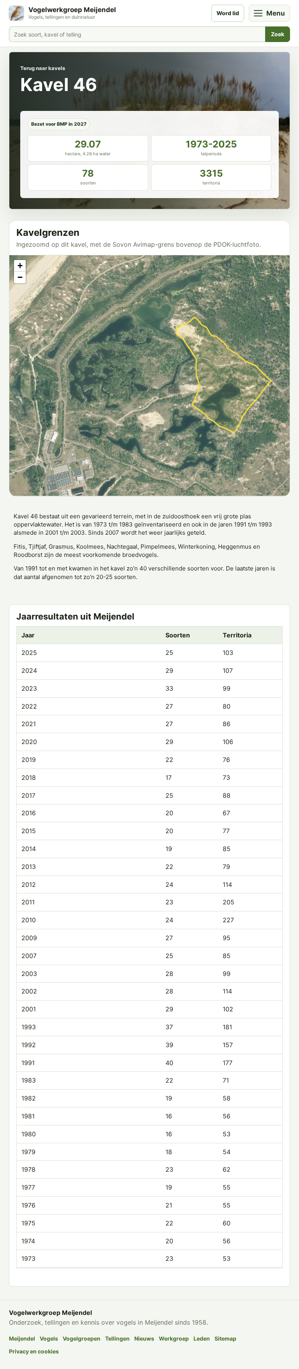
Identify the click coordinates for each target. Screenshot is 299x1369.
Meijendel (22, 1338)
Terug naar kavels (42, 68)
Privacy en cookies (34, 1351)
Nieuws (144, 1338)
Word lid (227, 13)
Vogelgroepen (81, 1338)
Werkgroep (174, 1338)
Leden (201, 1338)
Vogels (49, 1338)
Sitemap (225, 1338)
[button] (20, 266)
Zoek (277, 34)
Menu (275, 13)
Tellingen (117, 1338)
